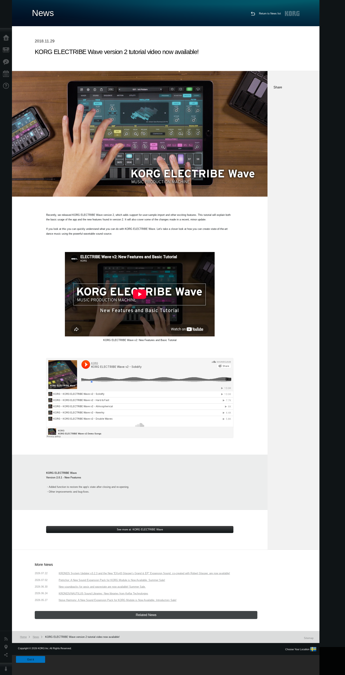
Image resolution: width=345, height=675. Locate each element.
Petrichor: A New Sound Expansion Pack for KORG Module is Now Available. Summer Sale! (112, 580)
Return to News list (270, 13)
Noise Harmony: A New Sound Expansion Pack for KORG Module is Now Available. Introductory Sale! (117, 600)
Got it (30, 659)
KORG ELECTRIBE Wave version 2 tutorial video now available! (82, 636)
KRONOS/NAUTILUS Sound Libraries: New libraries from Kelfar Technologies (103, 593)
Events (7, 74)
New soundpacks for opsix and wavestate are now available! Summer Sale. (102, 586)
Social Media (7, 655)
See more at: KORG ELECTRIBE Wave (140, 529)
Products (7, 50)
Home (7, 38)
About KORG (7, 669)
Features (7, 62)
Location (7, 647)
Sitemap (308, 638)
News (7, 639)
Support (7, 86)
